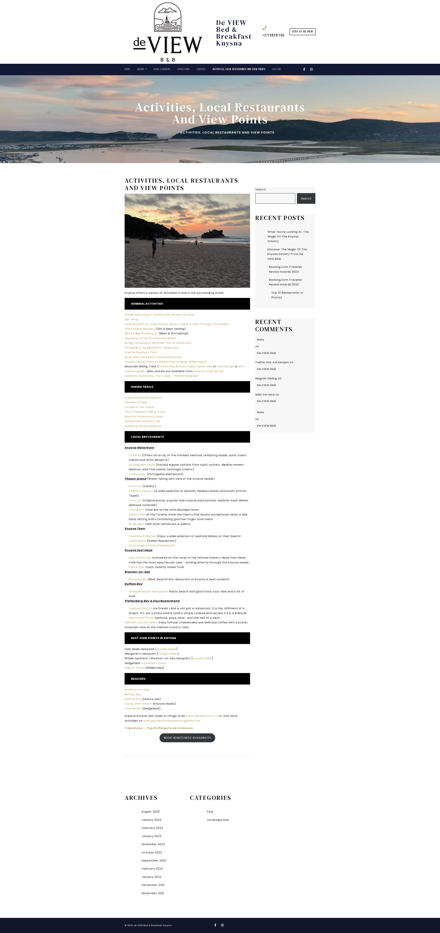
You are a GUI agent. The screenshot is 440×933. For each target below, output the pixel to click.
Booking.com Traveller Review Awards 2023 (285, 282)
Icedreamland (139, 608)
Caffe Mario (137, 541)
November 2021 (153, 893)
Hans (260, 340)
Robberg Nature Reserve (143, 426)
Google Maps (166, 649)
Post (210, 812)
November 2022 (153, 844)
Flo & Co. (135, 500)
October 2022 (152, 852)
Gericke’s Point (155, 663)
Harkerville (204, 366)
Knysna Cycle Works (209, 371)
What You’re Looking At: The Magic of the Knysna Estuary (288, 236)
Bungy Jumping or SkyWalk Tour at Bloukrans (158, 343)
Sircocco (135, 486)
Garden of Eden (136, 402)
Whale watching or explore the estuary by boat (160, 315)
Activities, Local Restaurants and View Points (239, 69)
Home (127, 69)
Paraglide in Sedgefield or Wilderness (152, 348)
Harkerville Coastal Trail (142, 421)
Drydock (135, 455)
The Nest (135, 510)
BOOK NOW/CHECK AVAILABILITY (187, 738)
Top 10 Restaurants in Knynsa (287, 295)
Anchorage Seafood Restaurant (152, 545)
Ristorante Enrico (141, 618)
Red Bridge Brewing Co (141, 333)
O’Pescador (137, 474)
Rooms (140, 69)
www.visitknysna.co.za (202, 716)
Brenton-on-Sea (137, 690)
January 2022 (151, 877)
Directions (184, 69)
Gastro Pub (137, 515)
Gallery (276, 69)
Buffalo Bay (133, 694)
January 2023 (151, 836)
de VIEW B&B (266, 353)
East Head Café (140, 558)
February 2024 (152, 828)
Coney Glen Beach (138, 704)
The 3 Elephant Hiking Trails (145, 412)
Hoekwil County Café (140, 622)
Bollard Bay (133, 699)
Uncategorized (218, 820)
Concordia (166, 366)
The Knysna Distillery (140, 329)
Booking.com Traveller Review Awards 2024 (285, 269)
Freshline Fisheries (142, 536)
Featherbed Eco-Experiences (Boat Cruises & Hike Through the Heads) (177, 324)
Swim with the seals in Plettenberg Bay (153, 357)
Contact (201, 69)
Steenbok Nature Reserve (143, 398)
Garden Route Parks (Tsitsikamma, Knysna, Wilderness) (165, 362)
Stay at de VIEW (302, 32)
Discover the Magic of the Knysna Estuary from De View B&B (287, 254)
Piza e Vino (137, 567)
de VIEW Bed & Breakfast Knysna (234, 33)
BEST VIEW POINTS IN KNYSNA (153, 638)
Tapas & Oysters (141, 491)
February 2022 (152, 869)
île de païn (136, 524)
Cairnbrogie (226, 366)
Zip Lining (131, 319)
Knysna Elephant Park (141, 352)
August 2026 (151, 812)
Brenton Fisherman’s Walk (144, 417)
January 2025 (152, 820)
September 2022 (154, 861)
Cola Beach (133, 708)
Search (260, 189)
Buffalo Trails (185, 366)
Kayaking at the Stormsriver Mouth (150, 338)
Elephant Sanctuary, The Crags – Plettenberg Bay (161, 376)
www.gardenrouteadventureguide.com (171, 721)
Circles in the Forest (140, 407)
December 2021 (153, 885)
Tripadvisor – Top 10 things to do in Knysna (159, 728)
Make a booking (162, 69)
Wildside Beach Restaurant (148, 591)
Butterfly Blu (138, 579)
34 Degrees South (142, 465)
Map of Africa (135, 668)
